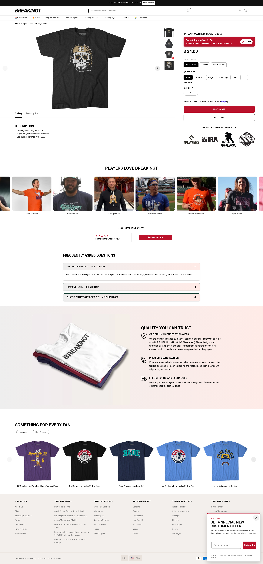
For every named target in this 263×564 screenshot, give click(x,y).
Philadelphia (99, 516)
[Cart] (245, 10)
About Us (19, 507)
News (17, 520)
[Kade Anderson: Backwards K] (131, 461)
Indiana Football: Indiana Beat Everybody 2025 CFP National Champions (71, 533)
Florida (136, 511)
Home (17, 23)
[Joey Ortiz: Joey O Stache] (225, 461)
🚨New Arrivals (21, 18)
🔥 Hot (35, 18)
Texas (96, 529)
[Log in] (240, 10)
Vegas (135, 529)
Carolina (136, 507)
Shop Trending (148, 3)
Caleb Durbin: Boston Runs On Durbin (70, 511)
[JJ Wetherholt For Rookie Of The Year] (178, 461)
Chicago (175, 520)
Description (32, 113)
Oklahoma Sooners (102, 507)
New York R (138, 520)
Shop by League (51, 18)
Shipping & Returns (23, 516)
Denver (175, 529)
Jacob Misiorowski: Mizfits (65, 520)
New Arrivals (40, 432)
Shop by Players (71, 18)
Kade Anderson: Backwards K (131, 486)
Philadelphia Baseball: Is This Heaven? (70, 516)
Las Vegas (176, 533)
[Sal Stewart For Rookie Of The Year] (84, 461)
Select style (190, 60)
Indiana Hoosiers (179, 507)
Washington (177, 524)
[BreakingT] (28, 10)
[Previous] (5, 68)
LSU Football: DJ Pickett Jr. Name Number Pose (37, 486)
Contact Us (20, 524)
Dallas (135, 533)
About (125, 18)
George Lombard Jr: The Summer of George (70, 541)
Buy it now (219, 117)
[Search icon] (188, 10)
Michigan (176, 516)
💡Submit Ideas (140, 18)
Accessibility (20, 533)
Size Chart (188, 83)
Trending (23, 432)
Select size (189, 72)
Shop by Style (110, 18)
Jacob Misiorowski (219, 511)
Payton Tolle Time (62, 507)
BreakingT (33, 558)
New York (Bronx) (101, 520)
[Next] (157, 68)
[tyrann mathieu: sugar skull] (81, 68)
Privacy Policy (21, 529)
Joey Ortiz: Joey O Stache (225, 486)
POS (39, 558)
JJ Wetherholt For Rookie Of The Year (178, 486)
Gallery (18, 113)
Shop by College (91, 18)
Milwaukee (98, 511)
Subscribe (249, 545)
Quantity (188, 88)
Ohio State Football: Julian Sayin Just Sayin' (70, 526)
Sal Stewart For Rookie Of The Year (84, 486)
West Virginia (99, 533)
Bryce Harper (217, 507)
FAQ (17, 511)
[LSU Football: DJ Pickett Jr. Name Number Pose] (37, 461)
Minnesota (137, 524)
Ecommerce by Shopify (54, 558)
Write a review (155, 237)
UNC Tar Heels (100, 524)
